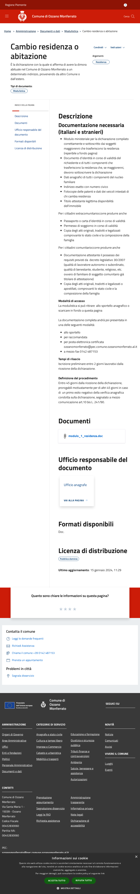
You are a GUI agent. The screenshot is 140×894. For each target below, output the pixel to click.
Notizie (109, 734)
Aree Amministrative (14, 740)
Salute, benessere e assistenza (82, 770)
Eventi (109, 770)
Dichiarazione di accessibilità (80, 823)
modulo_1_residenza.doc (85, 435)
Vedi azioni (116, 47)
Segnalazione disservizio (50, 808)
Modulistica (71, 31)
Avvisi (108, 747)
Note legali (77, 814)
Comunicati (111, 740)
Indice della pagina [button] (24, 105)
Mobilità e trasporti (47, 759)
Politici (6, 759)
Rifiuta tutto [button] (84, 880)
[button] (70, 888)
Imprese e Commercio (48, 747)
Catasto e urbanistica (48, 753)
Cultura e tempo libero (49, 740)
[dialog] (70, 873)
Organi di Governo (12, 734)
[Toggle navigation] (7, 16)
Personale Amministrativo (17, 765)
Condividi (99, 47)
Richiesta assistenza (48, 821)
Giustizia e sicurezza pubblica (82, 742)
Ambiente (76, 762)
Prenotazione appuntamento (44, 799)
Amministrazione (26, 31)
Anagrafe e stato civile (49, 734)
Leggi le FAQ (43, 814)
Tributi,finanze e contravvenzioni (80, 753)
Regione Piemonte (15, 5)
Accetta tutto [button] (56, 880)
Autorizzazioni (79, 779)
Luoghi (109, 764)
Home (7, 31)
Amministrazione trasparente (80, 799)
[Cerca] (133, 16)
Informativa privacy (82, 808)
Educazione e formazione (85, 734)
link (102, 873)
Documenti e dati (50, 31)
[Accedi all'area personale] (125, 5)
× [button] (136, 857)
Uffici (5, 747)
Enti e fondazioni (12, 753)
